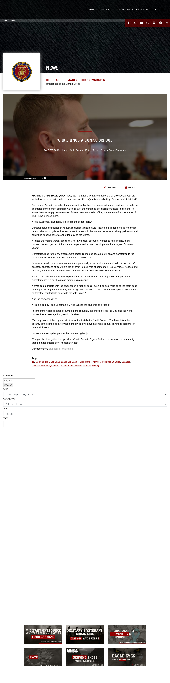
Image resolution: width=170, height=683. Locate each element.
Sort (5, 408)
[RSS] (167, 23)
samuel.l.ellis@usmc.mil (62, 348)
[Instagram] (147, 23)
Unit (5, 389)
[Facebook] (128, 23)
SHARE (111, 187)
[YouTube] (141, 23)
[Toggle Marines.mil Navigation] (162, 9)
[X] (135, 23)
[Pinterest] (160, 23)
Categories (9, 398)
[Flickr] (154, 23)
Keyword (8, 375)
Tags (5, 418)
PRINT (131, 187)
